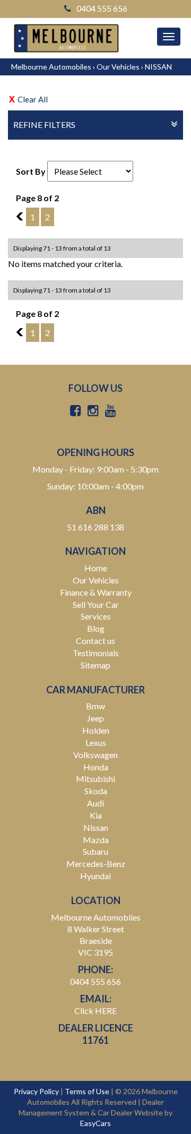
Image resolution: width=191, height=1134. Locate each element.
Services (96, 616)
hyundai (95, 876)
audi (95, 803)
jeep (95, 718)
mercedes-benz (95, 863)
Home (95, 568)
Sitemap (95, 665)
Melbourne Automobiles (51, 66)
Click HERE (95, 1011)
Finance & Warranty (96, 592)
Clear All (33, 99)
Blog (96, 628)
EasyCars (95, 1123)
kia (96, 815)
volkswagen (95, 755)
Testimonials (96, 653)
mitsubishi (95, 779)
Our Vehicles (118, 66)
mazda (96, 840)
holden (95, 730)
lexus (95, 742)
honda (95, 767)
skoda (95, 791)
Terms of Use (88, 1091)
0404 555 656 (101, 8)
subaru (95, 851)
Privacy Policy (37, 1091)
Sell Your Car (96, 604)
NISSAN (158, 66)
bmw (95, 706)
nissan (95, 827)
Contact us (95, 640)
